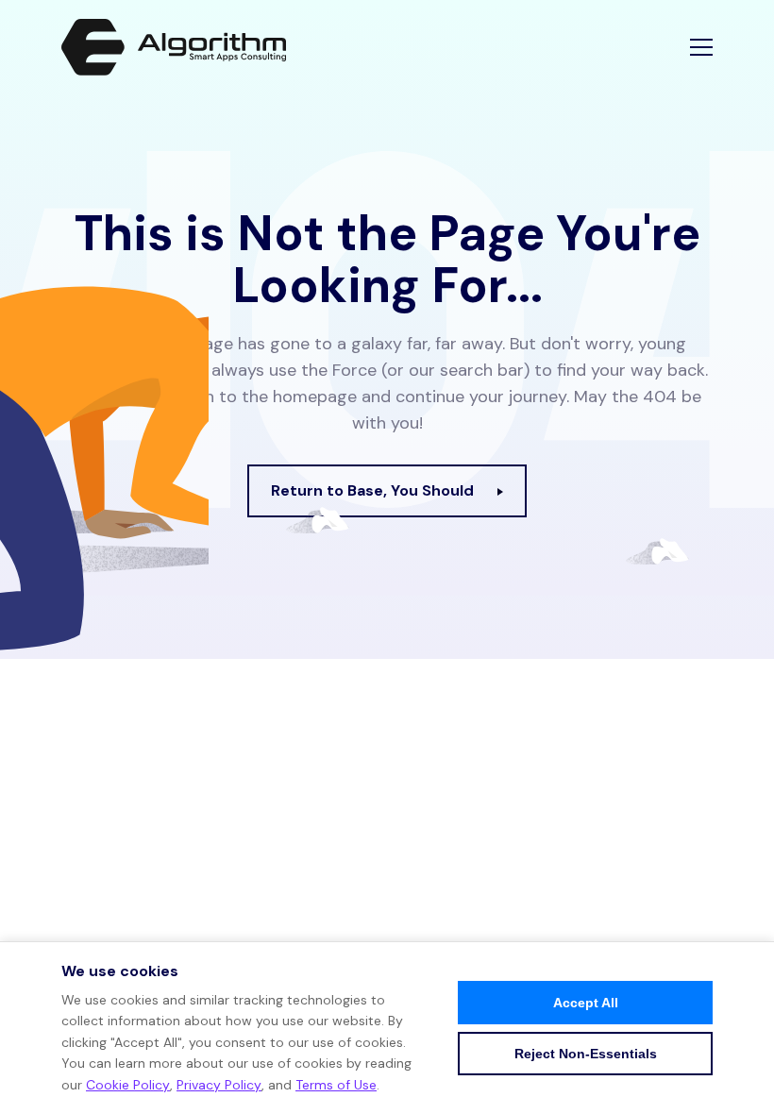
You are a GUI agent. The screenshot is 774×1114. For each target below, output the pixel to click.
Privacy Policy (219, 1084)
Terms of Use (336, 1084)
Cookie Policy (128, 1084)
